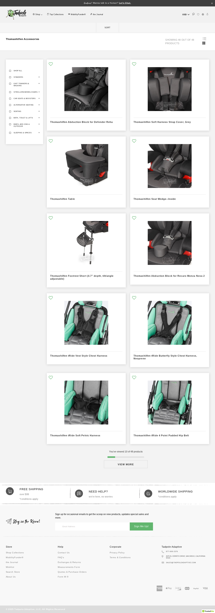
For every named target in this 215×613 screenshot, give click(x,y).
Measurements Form (69, 567)
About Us (11, 577)
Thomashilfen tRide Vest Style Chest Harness (78, 356)
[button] (51, 64)
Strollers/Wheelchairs (26, 92)
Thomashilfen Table (62, 199)
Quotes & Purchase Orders (72, 572)
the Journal (12, 562)
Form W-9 (63, 577)
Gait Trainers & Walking (21, 84)
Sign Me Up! (141, 526)
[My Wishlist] (198, 14)
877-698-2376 (172, 551)
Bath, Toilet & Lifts (23, 118)
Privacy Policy (117, 552)
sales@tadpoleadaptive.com (181, 562)
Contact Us (64, 552)
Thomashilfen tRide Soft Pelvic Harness (75, 435)
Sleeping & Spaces (23, 133)
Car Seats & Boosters (25, 98)
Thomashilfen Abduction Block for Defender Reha (81, 122)
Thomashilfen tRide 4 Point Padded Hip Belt (161, 435)
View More (126, 464)
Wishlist (10, 567)
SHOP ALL (18, 71)
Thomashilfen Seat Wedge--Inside (155, 199)
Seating (17, 111)
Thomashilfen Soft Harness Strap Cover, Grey (162, 122)
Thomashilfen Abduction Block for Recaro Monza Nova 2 (169, 276)
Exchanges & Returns (69, 562)
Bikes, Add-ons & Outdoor (22, 125)
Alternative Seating (24, 105)
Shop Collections (15, 552)
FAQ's (61, 557)
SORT (107, 27)
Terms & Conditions (120, 557)
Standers (18, 77)
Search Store (13, 572)
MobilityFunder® (15, 557)
